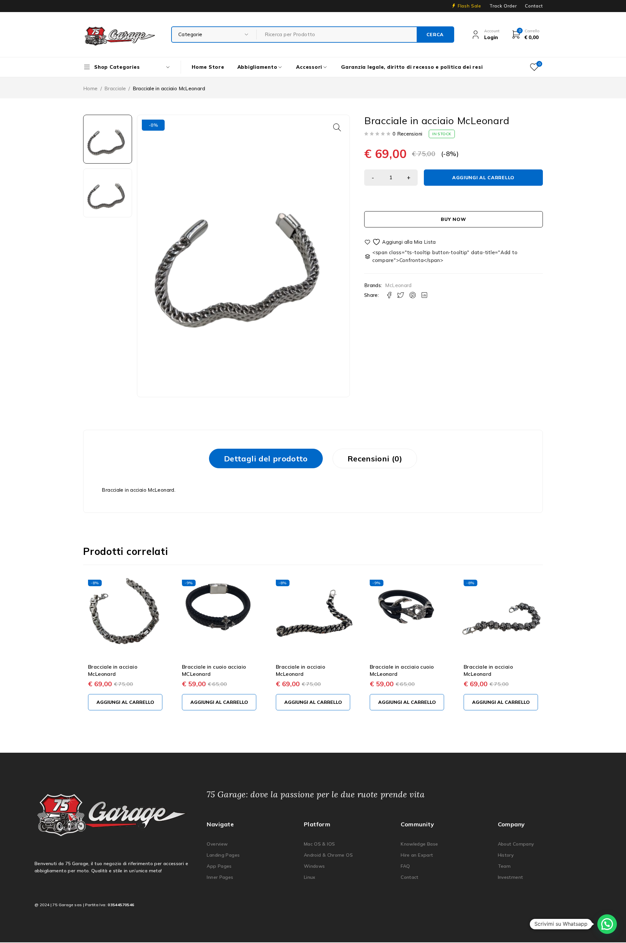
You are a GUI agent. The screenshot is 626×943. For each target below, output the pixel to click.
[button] (337, 127)
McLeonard (398, 285)
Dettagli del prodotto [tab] (266, 458)
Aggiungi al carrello (483, 178)
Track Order (503, 5)
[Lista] (400, 242)
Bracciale (115, 88)
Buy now (453, 219)
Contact (534, 5)
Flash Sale (469, 5)
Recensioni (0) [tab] (375, 458)
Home (90, 88)
